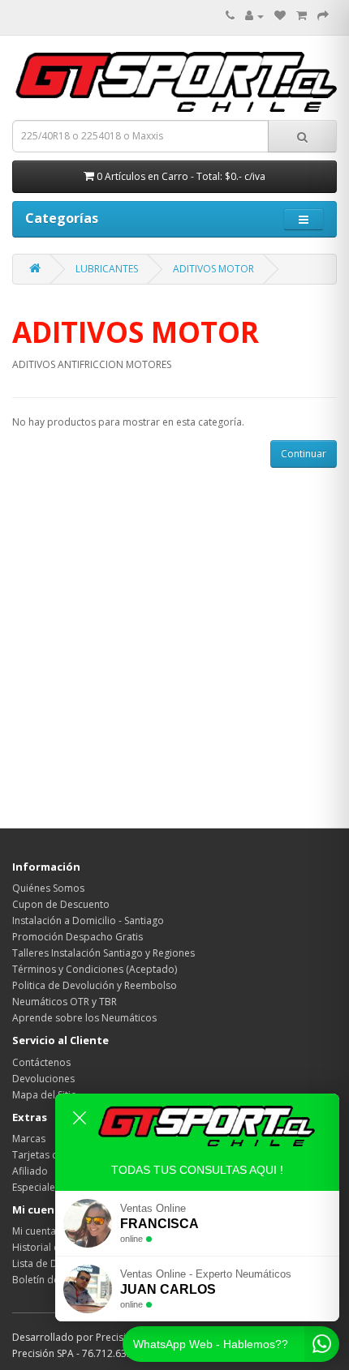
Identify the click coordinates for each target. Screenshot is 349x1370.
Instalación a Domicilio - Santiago (88, 920)
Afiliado (30, 1171)
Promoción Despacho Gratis (77, 937)
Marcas (28, 1138)
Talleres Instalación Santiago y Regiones (103, 953)
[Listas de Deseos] (280, 16)
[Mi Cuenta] (254, 16)
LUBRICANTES (106, 269)
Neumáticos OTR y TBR (64, 1001)
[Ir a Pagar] (323, 16)
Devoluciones (43, 1078)
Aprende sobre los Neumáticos (84, 1018)
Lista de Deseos (48, 1263)
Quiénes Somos (48, 888)
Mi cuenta (34, 1231)
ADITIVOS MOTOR (213, 269)
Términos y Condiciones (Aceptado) (94, 969)
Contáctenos (41, 1062)
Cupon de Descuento (61, 904)
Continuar (303, 453)
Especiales (36, 1187)
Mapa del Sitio (44, 1095)
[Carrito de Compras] (301, 16)
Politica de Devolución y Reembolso (94, 985)
